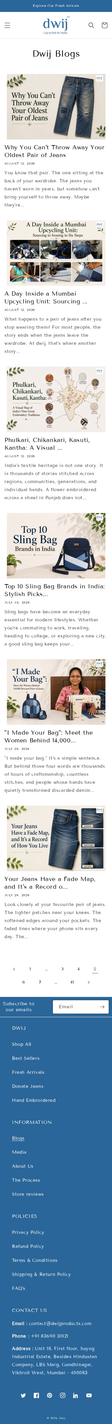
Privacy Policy (28, 1232)
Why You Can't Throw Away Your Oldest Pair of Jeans (54, 151)
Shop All (21, 1044)
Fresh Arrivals (28, 1072)
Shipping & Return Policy (41, 1274)
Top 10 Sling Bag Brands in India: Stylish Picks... (54, 590)
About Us (22, 1166)
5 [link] (94, 969)
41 (72, 982)
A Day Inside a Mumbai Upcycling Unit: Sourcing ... (46, 297)
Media (19, 1152)
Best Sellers (25, 1058)
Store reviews (28, 1194)
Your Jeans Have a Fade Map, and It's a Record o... (50, 882)
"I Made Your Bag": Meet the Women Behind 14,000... (48, 736)
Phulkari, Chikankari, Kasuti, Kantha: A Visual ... (47, 443)
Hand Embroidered (34, 1100)
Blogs (18, 1138)
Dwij (62, 1418)
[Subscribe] (102, 1007)
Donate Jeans (27, 1086)
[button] (7, 25)
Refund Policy (28, 1246)
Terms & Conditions (35, 1260)
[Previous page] (14, 969)
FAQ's (18, 1288)
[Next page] (88, 982)
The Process (26, 1180)
